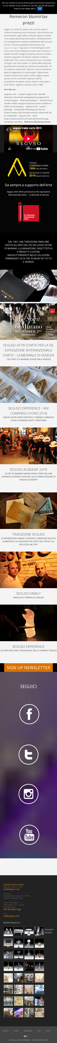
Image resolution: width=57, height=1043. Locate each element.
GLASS (16, 1031)
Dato (34, 115)
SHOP (48, 1031)
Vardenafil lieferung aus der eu (29, 109)
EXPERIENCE (28, 1031)
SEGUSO (5, 1031)
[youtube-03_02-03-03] (28, 835)
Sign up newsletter (28, 667)
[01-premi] (28, 384)
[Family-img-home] (28, 570)
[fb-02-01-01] (28, 714)
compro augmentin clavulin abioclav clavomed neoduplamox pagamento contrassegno (26, 97)
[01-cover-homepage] (28, 321)
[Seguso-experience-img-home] (28, 623)
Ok (40, 9)
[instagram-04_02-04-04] (28, 794)
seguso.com (9, 47)
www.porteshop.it (29, 100)
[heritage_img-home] (28, 510)
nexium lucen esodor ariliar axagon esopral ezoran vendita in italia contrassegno (28, 103)
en (27, 1036)
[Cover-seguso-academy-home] (28, 446)
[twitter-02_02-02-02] (28, 754)
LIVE (39, 1031)
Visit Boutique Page (12, 909)
